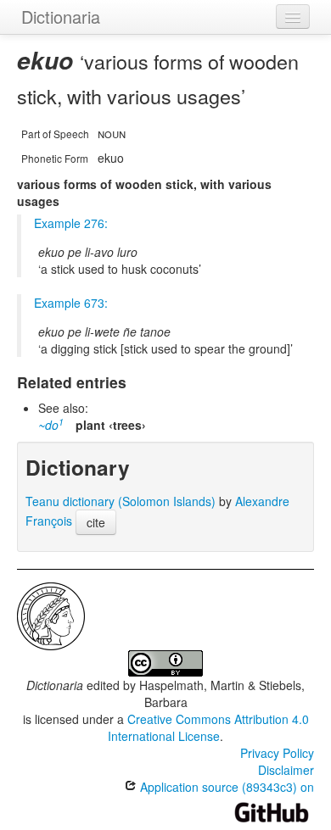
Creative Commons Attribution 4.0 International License (208, 727)
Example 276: (71, 222)
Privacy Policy (277, 752)
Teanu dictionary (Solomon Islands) (120, 501)
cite (96, 522)
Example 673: (71, 302)
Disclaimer (286, 769)
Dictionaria (60, 16)
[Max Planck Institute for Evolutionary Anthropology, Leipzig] (51, 614)
